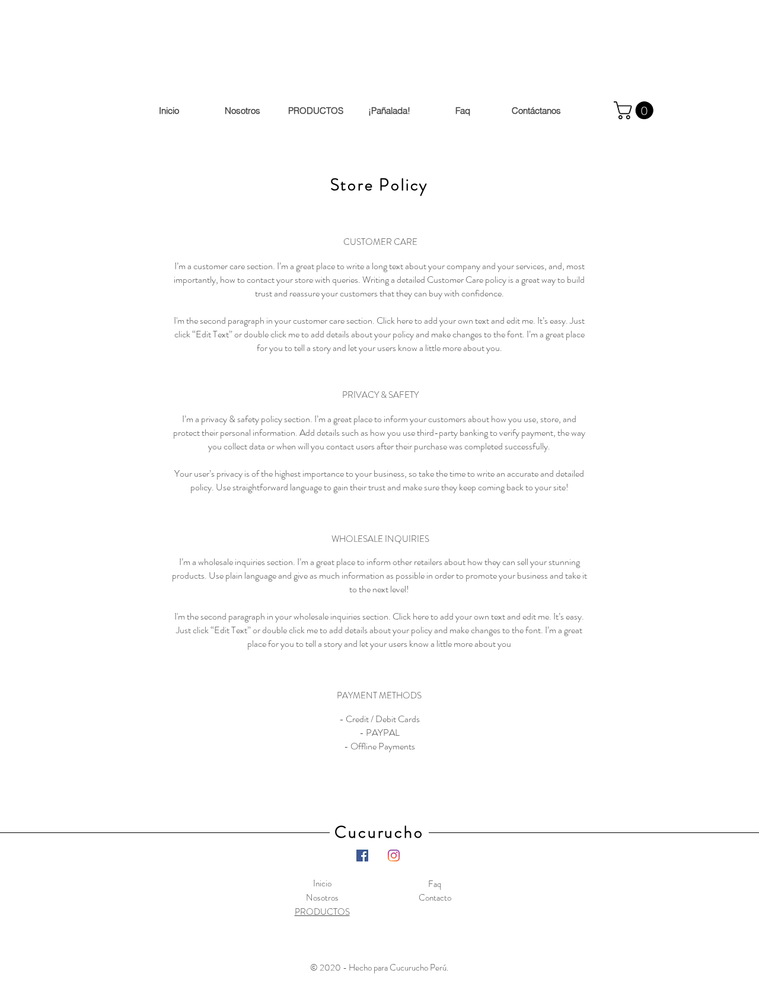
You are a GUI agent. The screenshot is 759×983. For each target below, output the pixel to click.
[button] (636, 110)
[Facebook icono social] (362, 855)
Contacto (435, 897)
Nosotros (322, 897)
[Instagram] (394, 855)
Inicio (322, 883)
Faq (434, 884)
